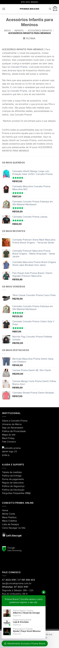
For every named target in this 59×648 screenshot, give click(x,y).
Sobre (5, 420)
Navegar (13, 527)
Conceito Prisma (19, 66)
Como (5, 527)
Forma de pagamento (13, 479)
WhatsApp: (7, 586)
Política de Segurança (13, 486)
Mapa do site (8, 434)
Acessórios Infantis (40, 30)
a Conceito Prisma (18, 420)
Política (5, 431)
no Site (21, 527)
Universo (6, 424)
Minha (5, 513)
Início (7, 30)
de (11, 431)
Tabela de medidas (12, 472)
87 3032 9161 (21, 586)
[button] (3, 8)
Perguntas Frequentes (13, 493)
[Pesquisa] (50, 8)
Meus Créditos (9, 520)
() (28, 493)
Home (5, 510)
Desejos (15, 524)
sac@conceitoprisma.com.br (16, 583)
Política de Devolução (13, 489)
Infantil (19, 30)
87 (9, 579)
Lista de (6, 524)
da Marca (17, 424)
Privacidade (19, 431)
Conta (12, 513)
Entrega (17, 475)
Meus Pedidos (9, 517)
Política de (7, 475)
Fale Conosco (9, 441)
